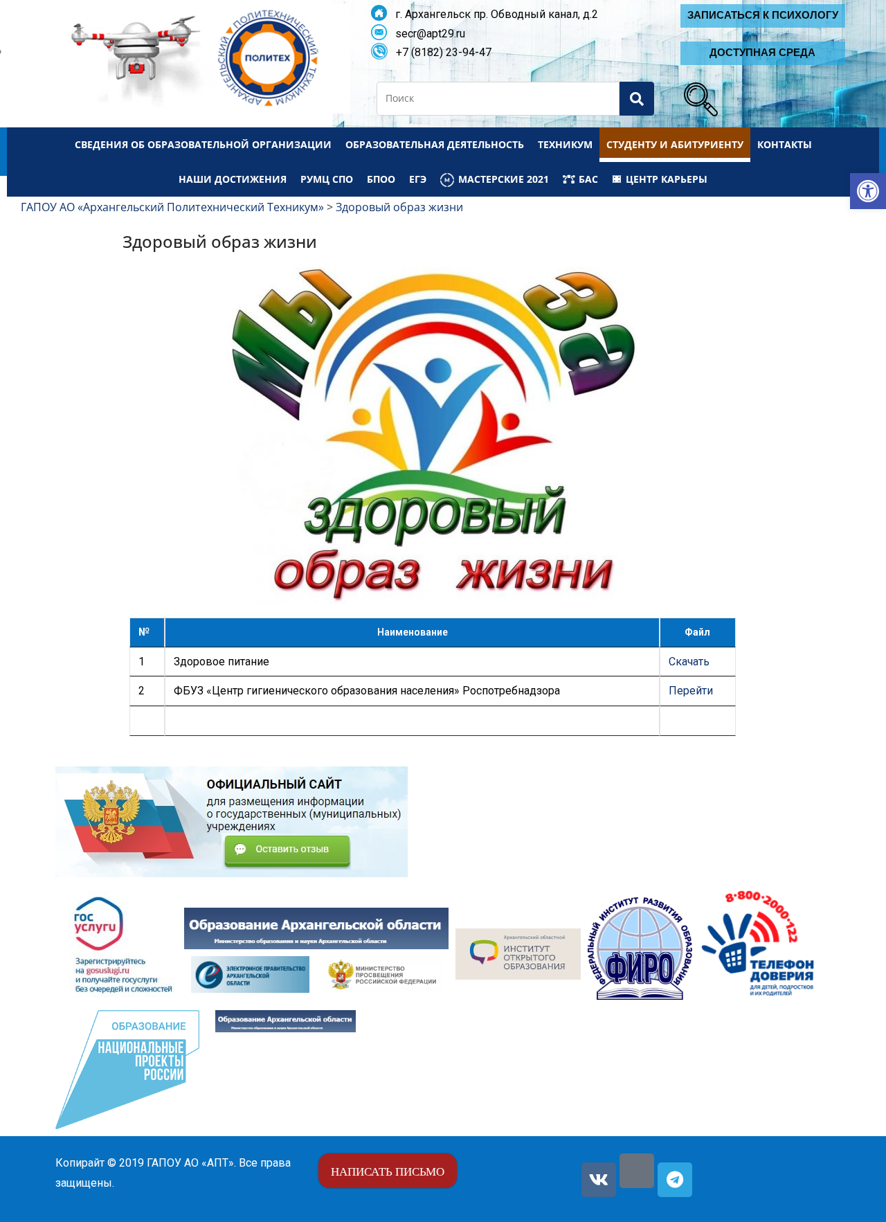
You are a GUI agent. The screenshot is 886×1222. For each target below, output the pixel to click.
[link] (868, 191)
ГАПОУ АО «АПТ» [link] (190, 1162)
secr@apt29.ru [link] (426, 33)
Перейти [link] (691, 690)
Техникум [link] (565, 144)
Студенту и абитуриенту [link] (674, 144)
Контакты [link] (784, 144)
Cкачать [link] (689, 661)
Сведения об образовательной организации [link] (203, 144)
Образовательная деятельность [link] (434, 144)
